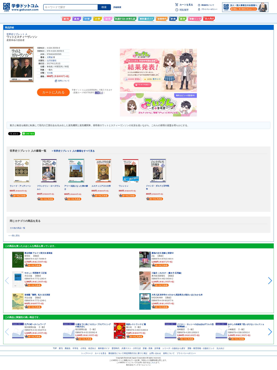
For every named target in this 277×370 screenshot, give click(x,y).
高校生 (68, 348)
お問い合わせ (155, 353)
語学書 (182, 18)
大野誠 (50, 57)
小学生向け (97, 18)
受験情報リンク (194, 18)
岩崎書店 (181, 329)
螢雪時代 (161, 18)
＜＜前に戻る (14, 235)
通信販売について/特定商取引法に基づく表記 (127, 353)
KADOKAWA (157, 298)
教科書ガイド (146, 18)
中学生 (75, 348)
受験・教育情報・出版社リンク (201, 348)
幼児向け (107, 18)
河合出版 (28, 276)
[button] (270, 280)
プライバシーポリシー (209, 9)
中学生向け (87, 18)
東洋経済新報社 (158, 276)
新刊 (61, 348)
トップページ (87, 353)
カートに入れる (53, 92)
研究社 (27, 256)
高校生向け (76, 18)
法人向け (208, 18)
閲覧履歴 (184, 10)
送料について (64, 81)
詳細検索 (117, 7)
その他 (50, 73)
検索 (104, 7)
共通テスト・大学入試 (125, 18)
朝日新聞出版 (30, 327)
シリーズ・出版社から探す (173, 348)
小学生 (83, 348)
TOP (55, 348)
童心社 (129, 327)
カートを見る (186, 4)
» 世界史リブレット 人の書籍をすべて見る (73, 151)
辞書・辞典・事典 (172, 18)
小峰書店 (232, 329)
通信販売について (207, 5)
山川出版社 (51, 60)
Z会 (153, 256)
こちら (152, 362)
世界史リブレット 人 (17, 34)
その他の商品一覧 (17, 228)
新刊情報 (66, 18)
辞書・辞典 (147, 348)
